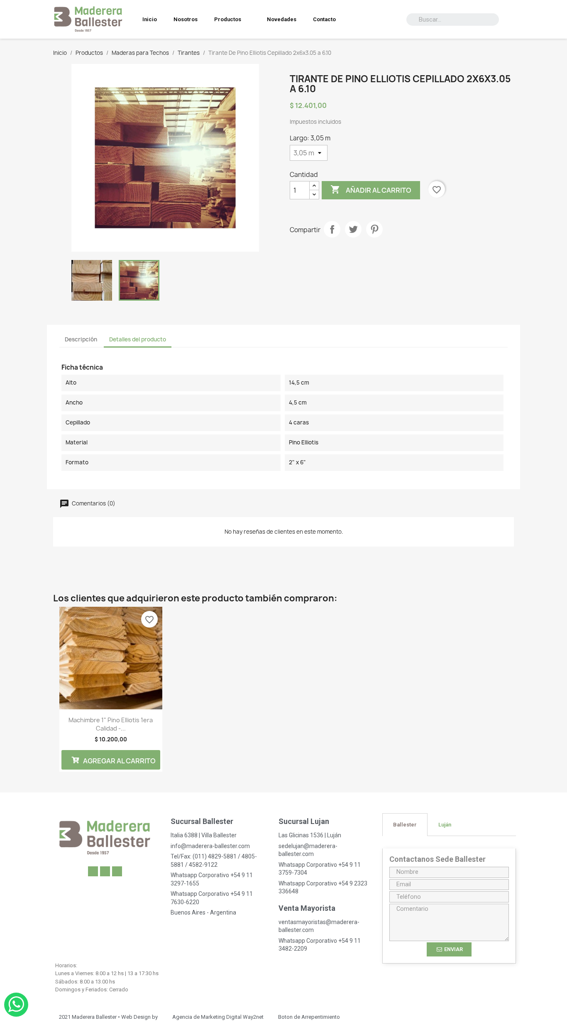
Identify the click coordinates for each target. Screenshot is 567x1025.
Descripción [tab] (81, 339)
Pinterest (374, 229)
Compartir (332, 229)
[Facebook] (105, 871)
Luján (444, 824)
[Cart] (514, 19)
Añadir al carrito (370, 189)
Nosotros (186, 19)
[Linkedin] (93, 871)
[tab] (405, 824)
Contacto (324, 19)
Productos (227, 19)
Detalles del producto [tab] (137, 339)
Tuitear (353, 229)
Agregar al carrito (119, 760)
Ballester (405, 824)
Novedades (281, 19)
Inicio (149, 19)
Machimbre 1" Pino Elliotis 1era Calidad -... (110, 724)
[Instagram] (117, 871)
